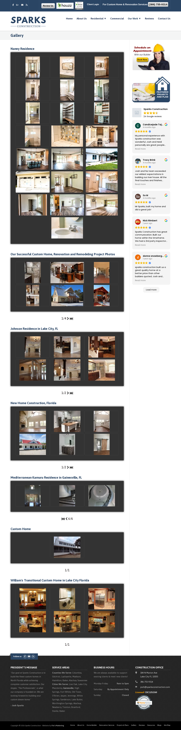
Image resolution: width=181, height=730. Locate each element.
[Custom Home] (67, 547)
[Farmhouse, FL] (102, 444)
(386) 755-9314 (158, 4)
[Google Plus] (17, 5)
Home (69, 18)
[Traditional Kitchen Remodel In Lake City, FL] (67, 272)
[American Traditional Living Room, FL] (33, 347)
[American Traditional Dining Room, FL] (67, 370)
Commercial (117, 18)
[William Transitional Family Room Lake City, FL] (33, 598)
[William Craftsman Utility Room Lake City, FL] (67, 598)
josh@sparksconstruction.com (155, 687)
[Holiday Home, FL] (67, 295)
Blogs (159, 725)
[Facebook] (13, 5)
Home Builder (92, 725)
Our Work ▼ (134, 18)
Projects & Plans (123, 725)
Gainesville (68, 688)
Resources (151, 725)
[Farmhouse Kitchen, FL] (67, 421)
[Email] (22, 5)
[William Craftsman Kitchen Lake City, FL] (102, 598)
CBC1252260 (151, 692)
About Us (82, 18)
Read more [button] (140, 149)
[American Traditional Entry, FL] (33, 370)
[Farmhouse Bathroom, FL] (67, 444)
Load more (151, 289)
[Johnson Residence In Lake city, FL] (33, 295)
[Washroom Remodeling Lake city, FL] (33, 272)
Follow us (17, 656)
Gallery (133, 725)
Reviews (149, 18)
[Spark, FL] (102, 295)
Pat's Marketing (58, 725)
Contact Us (164, 18)
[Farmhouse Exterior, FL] (33, 444)
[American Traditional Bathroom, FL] (102, 370)
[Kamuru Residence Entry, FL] (33, 495)
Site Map (167, 725)
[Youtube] (29, 656)
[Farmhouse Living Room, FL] (33, 421)
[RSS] (33, 656)
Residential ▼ (98, 18)
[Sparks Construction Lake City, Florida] (28, 21)
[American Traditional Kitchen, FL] (67, 347)
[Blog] (27, 5)
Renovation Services (106, 725)
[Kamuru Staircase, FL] (67, 495)
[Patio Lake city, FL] (102, 272)
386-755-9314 (146, 682)
